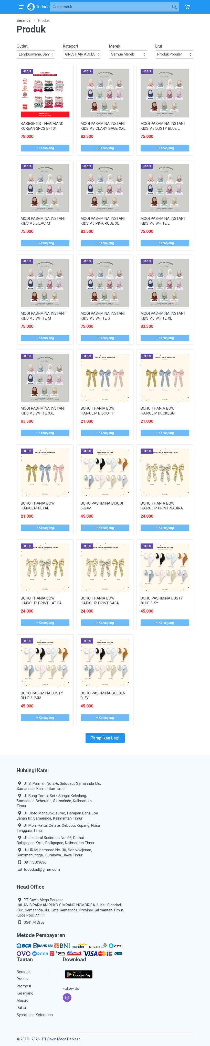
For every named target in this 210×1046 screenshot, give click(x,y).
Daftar (22, 1007)
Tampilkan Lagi (105, 738)
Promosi (24, 986)
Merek (114, 46)
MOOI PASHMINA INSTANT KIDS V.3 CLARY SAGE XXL (103, 126)
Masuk (22, 1000)
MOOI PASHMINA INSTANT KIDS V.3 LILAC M (43, 221)
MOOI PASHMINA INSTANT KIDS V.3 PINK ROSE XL (103, 221)
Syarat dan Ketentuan (35, 1014)
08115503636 (35, 862)
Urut (158, 46)
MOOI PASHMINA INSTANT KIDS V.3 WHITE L (163, 221)
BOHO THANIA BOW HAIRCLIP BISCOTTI (97, 411)
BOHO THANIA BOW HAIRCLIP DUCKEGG (158, 411)
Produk (22, 979)
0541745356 (34, 922)
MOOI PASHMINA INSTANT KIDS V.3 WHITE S (103, 316)
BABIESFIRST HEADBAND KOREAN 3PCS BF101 (42, 126)
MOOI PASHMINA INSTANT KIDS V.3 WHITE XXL (43, 411)
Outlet (22, 46)
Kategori (70, 46)
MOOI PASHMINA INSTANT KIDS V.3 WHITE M (43, 316)
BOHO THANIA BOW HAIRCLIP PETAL (38, 505)
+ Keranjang (45, 148)
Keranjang (25, 993)
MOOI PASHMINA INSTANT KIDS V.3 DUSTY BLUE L (163, 126)
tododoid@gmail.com (42, 869)
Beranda (23, 20)
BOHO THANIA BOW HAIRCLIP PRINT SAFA (100, 600)
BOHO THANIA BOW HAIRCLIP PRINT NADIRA (162, 505)
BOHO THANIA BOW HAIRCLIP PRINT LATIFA (41, 600)
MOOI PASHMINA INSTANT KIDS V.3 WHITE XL (163, 316)
